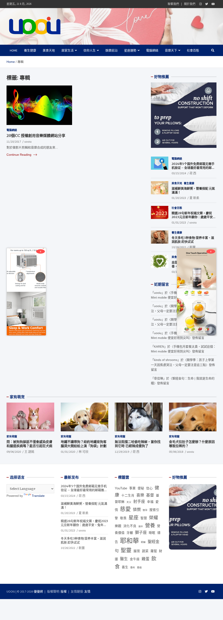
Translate (38, 495)
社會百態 (193, 50)
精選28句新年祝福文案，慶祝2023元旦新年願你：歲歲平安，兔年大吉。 (194, 217)
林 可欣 (83, 452)
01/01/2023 (179, 222)
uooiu (28, 141)
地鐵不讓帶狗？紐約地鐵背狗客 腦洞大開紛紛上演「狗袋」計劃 (83, 444)
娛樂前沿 (111, 50)
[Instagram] (200, 4)
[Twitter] (206, 4)
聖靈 (126, 550)
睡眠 (152, 533)
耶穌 (143, 542)
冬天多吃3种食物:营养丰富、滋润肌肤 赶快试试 (193, 240)
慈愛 (125, 509)
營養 (150, 525)
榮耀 (153, 517)
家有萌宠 (17, 397)
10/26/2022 (179, 247)
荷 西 (192, 173)
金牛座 (135, 559)
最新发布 (71, 477)
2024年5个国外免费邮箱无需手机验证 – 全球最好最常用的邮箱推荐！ (193, 168)
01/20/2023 (179, 198)
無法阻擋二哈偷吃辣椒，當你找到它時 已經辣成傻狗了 (137, 444)
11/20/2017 (14, 141)
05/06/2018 (176, 452)
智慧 (143, 518)
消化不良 (129, 526)
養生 (125, 567)
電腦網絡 (152, 50)
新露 (192, 247)
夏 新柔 (194, 198)
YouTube (121, 488)
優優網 (38, 591)
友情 (87, 591)
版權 (64, 591)
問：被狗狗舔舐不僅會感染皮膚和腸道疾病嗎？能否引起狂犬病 (29, 444)
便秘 (141, 488)
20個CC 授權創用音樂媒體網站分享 (36, 135)
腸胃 (136, 551)
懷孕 (145, 510)
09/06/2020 (14, 452)
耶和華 (129, 540)
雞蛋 (145, 559)
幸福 (150, 502)
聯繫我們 (173, 4)
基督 (150, 495)
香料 (132, 567)
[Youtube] (213, 4)
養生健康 (30, 50)
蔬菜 (145, 551)
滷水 (140, 526)
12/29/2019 (122, 452)
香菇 (139, 567)
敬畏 (123, 518)
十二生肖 (127, 495)
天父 (129, 502)
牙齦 (130, 533)
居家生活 (67, 50)
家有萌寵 (12, 436)
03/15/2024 (179, 173)
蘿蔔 (153, 551)
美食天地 (49, 50)
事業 (132, 488)
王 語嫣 (29, 452)
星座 (133, 517)
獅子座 (141, 532)
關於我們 (189, 4)
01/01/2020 (68, 452)
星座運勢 (130, 50)
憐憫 (137, 509)
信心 (149, 488)
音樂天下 (171, 50)
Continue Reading (19, 154)
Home (13, 50)
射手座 (139, 501)
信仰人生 (89, 50)
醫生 (124, 559)
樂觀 (118, 526)
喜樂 (140, 495)
